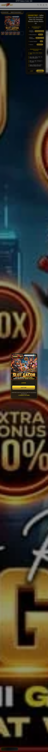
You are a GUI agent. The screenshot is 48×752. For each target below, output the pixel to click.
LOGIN (23, 383)
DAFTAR (23, 387)
